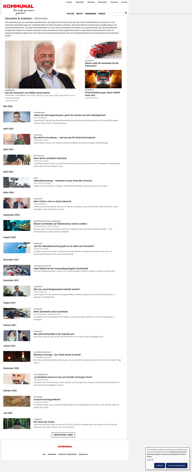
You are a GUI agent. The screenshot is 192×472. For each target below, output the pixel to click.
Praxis (101, 14)
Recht (79, 14)
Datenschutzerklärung (67, 454)
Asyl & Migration (40, 374)
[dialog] (167, 458)
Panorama (90, 14)
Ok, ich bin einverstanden (176, 465)
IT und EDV (38, 419)
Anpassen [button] (150, 460)
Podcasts (114, 2)
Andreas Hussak (54, 314)
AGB (44, 454)
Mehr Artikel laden (63, 435)
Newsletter (80, 2)
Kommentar (10, 90)
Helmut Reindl (43, 140)
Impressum (52, 454)
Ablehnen (159, 465)
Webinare (91, 2)
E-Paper (69, 2)
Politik (70, 14)
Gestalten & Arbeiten (18, 18)
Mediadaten (83, 454)
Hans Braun (13, 101)
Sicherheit (89, 60)
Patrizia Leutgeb (43, 183)
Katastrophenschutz (42, 352)
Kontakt (124, 2)
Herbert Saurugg (44, 357)
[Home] (19, 10)
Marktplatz (102, 2)
